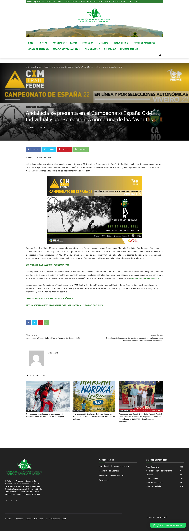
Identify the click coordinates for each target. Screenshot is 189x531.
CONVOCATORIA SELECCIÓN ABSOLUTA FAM (47, 265)
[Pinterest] (40, 322)
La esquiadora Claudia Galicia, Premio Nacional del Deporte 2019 (53, 338)
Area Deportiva (37, 67)
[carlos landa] (36, 358)
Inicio (28, 67)
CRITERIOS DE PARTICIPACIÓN (144, 278)
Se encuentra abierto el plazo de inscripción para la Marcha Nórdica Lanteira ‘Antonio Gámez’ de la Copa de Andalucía (94, 416)
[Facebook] (130, 1)
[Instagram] (133, 1)
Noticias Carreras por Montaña (47, 107)
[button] (160, 55)
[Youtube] (139, 1)
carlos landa (52, 352)
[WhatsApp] (46, 322)
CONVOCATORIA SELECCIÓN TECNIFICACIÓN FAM (49, 298)
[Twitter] (136, 1)
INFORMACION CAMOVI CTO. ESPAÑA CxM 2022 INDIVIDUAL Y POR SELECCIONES (64, 305)
